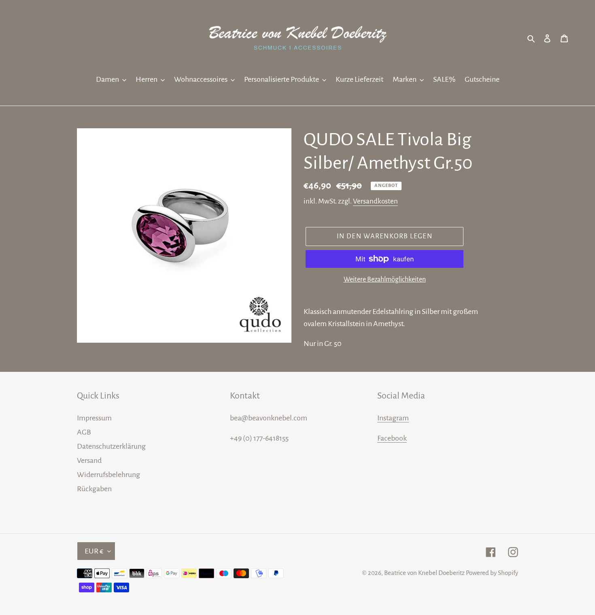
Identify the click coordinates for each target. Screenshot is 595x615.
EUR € (94, 551)
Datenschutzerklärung (111, 446)
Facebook (392, 438)
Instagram (393, 418)
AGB (84, 432)
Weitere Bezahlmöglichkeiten (385, 279)
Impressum (94, 418)
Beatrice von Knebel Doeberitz (424, 572)
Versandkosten (375, 201)
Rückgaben (94, 489)
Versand (89, 460)
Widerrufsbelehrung (108, 475)
